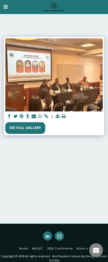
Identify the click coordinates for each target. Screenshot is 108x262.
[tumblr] (28, 116)
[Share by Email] (34, 116)
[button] (5, 7)
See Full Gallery (25, 127)
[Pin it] (21, 116)
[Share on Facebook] (9, 116)
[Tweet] (15, 116)
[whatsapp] (40, 116)
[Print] (64, 116)
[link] (46, 116)
